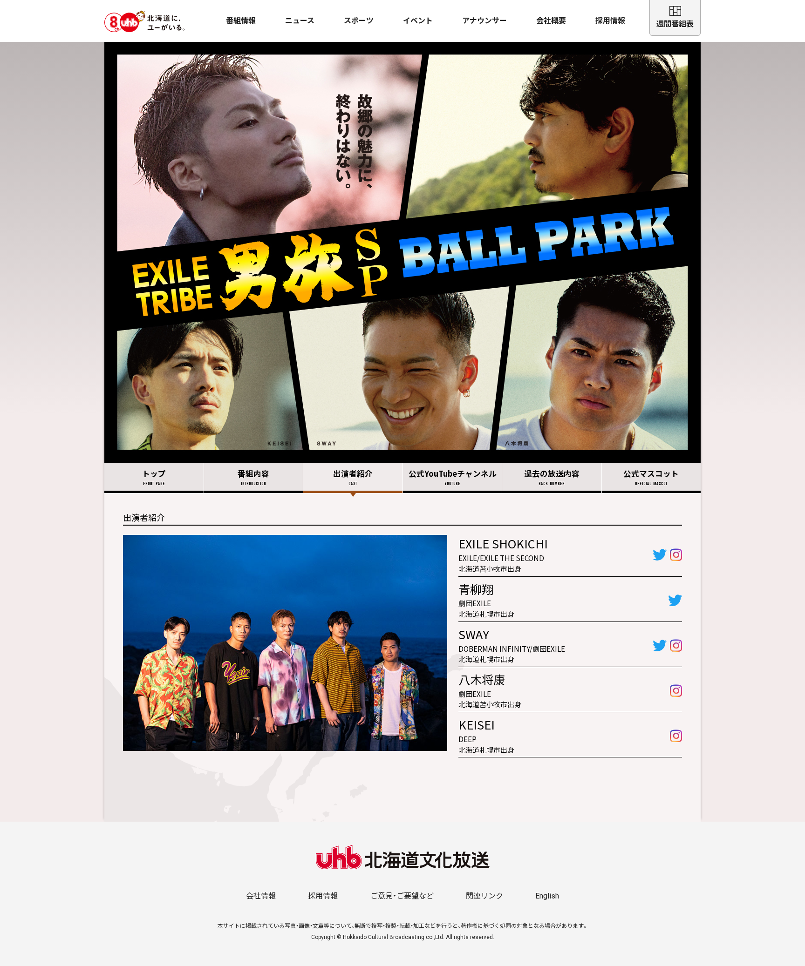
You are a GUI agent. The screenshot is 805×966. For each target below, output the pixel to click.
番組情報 (241, 20)
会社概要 (551, 20)
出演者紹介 (353, 477)
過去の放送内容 (552, 477)
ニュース (299, 20)
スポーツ (359, 20)
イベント (418, 20)
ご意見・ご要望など (402, 896)
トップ (154, 477)
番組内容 (253, 477)
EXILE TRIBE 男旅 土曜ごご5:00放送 (402, 252)
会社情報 (261, 896)
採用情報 (610, 20)
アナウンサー (484, 20)
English (547, 896)
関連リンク (484, 896)
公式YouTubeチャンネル (453, 477)
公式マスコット (651, 477)
